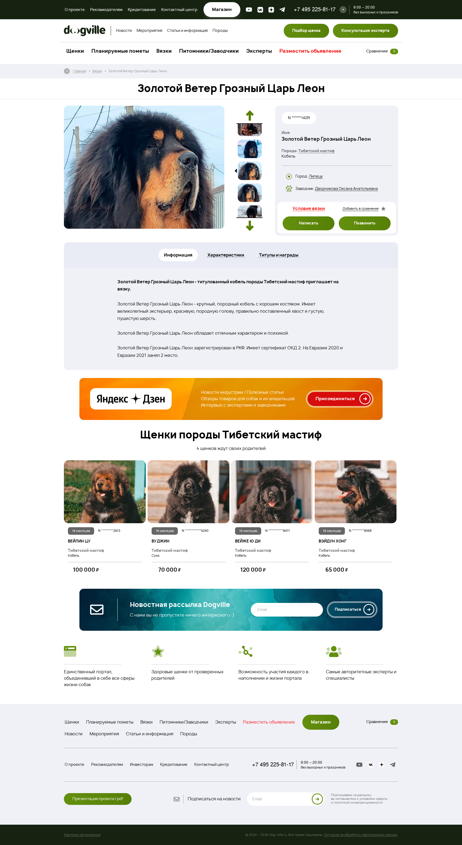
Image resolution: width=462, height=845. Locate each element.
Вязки (164, 51)
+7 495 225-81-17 (315, 9)
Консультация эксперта (365, 31)
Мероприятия (149, 31)
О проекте (75, 10)
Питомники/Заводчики (209, 51)
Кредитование (142, 10)
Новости (124, 31)
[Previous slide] (249, 116)
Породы (220, 31)
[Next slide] (249, 226)
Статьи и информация (187, 31)
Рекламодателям (106, 10)
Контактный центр (179, 10)
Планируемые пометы (120, 51)
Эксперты (259, 51)
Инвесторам (141, 765)
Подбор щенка (306, 31)
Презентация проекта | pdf (97, 799)
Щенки (75, 51)
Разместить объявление (310, 51)
